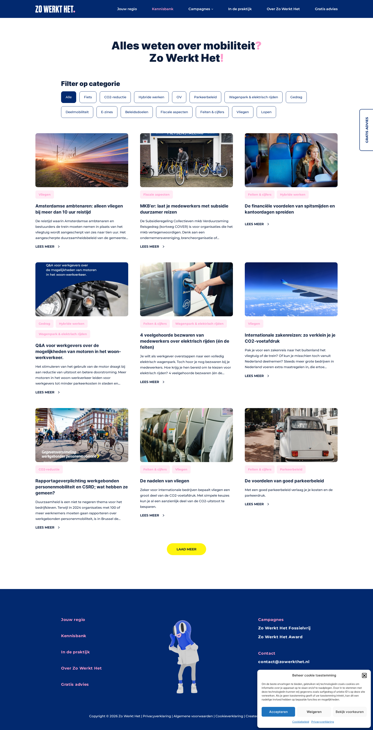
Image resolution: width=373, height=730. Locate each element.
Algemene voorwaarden (193, 716)
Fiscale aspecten (174, 112)
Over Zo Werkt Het (283, 9)
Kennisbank (162, 9)
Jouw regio (127, 9)
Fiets (88, 97)
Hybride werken (151, 97)
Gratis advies (367, 130)
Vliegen (243, 112)
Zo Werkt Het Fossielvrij (284, 628)
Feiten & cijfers (212, 112)
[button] (364, 675)
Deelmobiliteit (77, 112)
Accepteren (278, 712)
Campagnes (199, 9)
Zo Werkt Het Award (280, 637)
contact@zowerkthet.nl (284, 661)
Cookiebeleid (300, 721)
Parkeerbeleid (205, 97)
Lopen (266, 112)
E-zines (107, 112)
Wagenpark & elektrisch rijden (253, 97)
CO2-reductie (115, 97)
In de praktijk (240, 9)
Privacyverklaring (322, 721)
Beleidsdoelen (136, 112)
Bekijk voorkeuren (350, 712)
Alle (69, 97)
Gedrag (296, 97)
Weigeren (314, 712)
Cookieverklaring (229, 716)
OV (179, 97)
